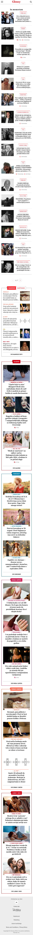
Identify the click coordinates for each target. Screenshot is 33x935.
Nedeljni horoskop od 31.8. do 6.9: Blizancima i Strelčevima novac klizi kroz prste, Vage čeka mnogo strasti (16, 500)
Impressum (16, 916)
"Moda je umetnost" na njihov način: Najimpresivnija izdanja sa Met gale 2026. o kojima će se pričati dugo (16, 455)
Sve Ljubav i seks (16, 891)
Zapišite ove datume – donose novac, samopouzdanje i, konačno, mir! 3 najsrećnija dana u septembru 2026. (17, 564)
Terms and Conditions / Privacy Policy (16, 927)
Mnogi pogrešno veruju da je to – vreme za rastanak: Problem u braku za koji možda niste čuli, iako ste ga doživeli (16, 849)
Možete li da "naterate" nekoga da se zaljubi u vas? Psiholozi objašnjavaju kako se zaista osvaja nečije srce (16, 819)
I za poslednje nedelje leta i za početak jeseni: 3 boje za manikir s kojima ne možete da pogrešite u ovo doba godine (16, 638)
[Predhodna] (12, 280)
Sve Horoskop (16, 574)
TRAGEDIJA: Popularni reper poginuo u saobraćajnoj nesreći (23, 200)
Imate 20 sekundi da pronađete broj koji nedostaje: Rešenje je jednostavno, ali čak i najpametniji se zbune (10, 322)
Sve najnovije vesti (16, 354)
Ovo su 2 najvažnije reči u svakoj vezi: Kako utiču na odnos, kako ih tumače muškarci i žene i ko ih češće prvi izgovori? (16, 881)
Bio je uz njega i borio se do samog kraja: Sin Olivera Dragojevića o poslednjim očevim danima (23, 267)
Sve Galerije (16, 468)
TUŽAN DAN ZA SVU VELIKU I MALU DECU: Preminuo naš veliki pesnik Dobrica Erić (23, 150)
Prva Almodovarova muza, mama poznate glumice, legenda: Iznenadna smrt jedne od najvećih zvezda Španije (23, 18)
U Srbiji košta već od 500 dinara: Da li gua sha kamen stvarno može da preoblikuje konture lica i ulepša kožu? (16, 607)
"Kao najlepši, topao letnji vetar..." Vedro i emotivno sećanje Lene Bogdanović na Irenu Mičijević (23, 100)
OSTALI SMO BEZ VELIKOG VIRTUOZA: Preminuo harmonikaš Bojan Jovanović (23, 217)
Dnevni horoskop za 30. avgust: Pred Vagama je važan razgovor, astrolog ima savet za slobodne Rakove (16, 532)
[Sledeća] (20, 280)
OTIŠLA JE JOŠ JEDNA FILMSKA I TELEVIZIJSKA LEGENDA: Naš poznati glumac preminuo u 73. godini (23, 168)
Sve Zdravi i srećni (16, 787)
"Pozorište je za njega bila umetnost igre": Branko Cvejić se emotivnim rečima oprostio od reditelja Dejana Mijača (23, 51)
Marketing (16, 920)
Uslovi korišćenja (16, 923)
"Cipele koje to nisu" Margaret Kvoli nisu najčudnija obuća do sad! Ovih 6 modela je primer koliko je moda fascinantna (17, 388)
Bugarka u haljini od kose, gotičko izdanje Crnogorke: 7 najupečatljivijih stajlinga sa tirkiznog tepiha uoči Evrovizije (16, 420)
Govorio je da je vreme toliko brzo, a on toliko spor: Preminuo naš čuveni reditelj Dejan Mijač (23, 84)
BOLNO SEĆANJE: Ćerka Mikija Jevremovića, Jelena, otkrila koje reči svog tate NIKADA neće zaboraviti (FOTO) (23, 232)
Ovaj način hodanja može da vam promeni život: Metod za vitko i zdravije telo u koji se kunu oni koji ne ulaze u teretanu (11, 309)
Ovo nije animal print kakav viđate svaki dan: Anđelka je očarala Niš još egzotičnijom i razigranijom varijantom (16, 670)
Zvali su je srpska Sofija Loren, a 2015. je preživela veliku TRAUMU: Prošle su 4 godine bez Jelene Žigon (23, 34)
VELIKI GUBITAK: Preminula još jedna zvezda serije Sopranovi (23, 185)
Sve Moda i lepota (16, 683)
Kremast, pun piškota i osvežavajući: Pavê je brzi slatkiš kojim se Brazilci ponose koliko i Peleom (11, 297)
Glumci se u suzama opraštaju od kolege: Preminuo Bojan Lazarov (23, 68)
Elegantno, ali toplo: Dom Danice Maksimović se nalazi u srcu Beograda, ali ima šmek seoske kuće (11, 347)
